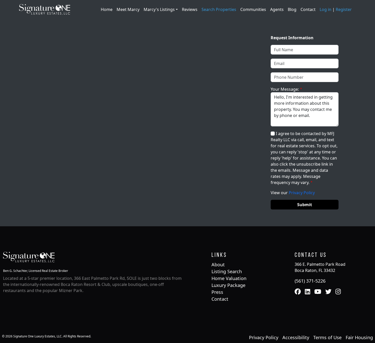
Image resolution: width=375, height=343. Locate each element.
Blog (292, 9)
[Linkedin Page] (307, 292)
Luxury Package (228, 285)
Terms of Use (327, 337)
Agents (277, 9)
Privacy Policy (302, 192)
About (218, 264)
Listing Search (226, 271)
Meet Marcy (128, 9)
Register (344, 9)
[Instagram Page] (338, 292)
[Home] (44, 9)
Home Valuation (228, 278)
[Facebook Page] (298, 292)
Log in (325, 9)
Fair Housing (359, 337)
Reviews (189, 9)
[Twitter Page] (328, 292)
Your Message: (285, 89)
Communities (253, 9)
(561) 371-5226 (310, 281)
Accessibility (295, 337)
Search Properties (219, 9)
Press (217, 292)
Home (106, 9)
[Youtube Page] (317, 292)
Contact (308, 9)
